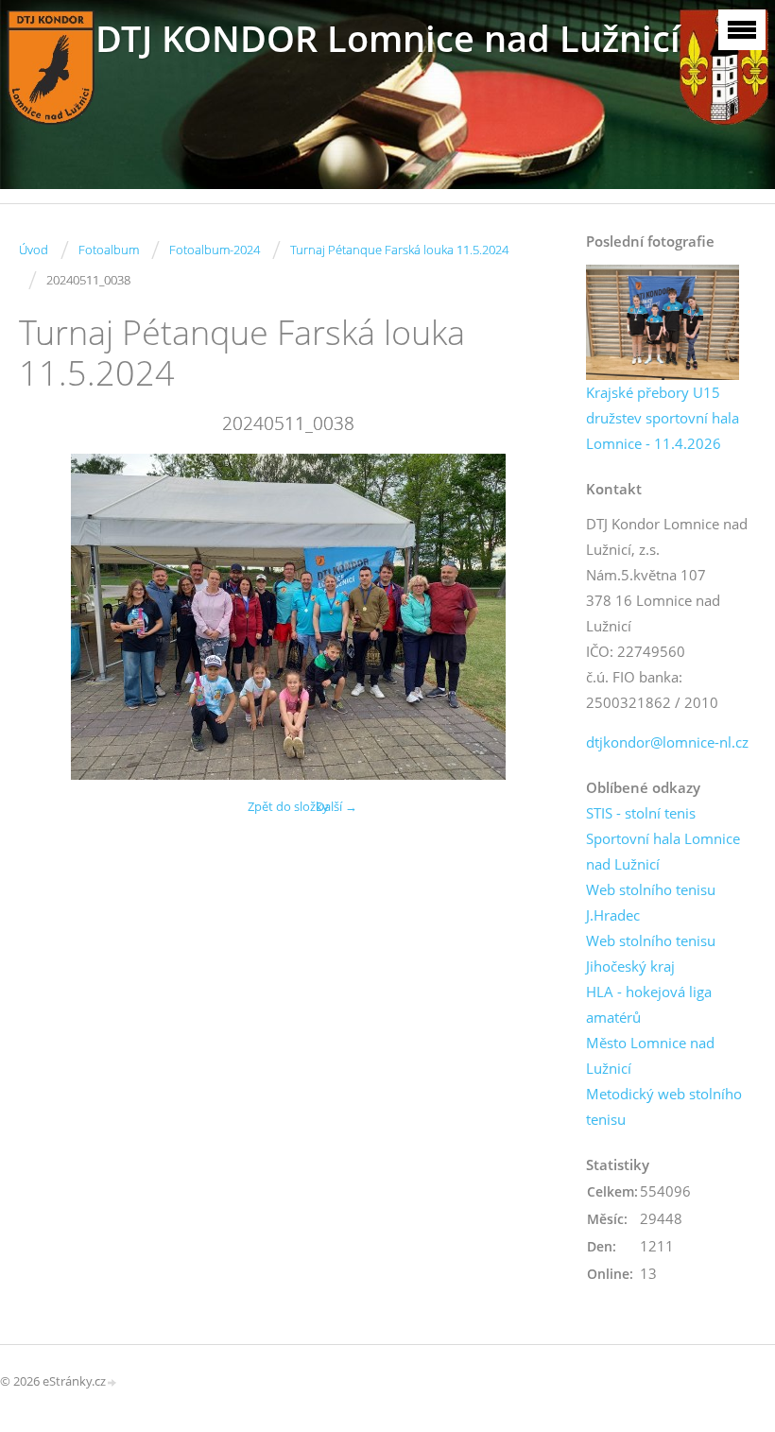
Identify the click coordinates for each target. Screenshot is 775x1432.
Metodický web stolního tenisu (664, 1106)
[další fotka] (527, 617)
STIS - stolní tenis (641, 812)
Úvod (33, 249)
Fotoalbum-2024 (214, 249)
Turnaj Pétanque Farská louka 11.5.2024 (399, 249)
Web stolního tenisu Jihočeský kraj (650, 953)
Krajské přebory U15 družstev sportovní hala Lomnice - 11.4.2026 (662, 418)
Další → (336, 806)
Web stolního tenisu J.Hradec (650, 902)
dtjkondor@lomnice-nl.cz (667, 742)
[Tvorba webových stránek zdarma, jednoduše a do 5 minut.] (112, 1382)
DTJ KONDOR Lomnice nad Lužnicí (387, 38)
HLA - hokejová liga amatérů (649, 1004)
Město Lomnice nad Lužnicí (650, 1055)
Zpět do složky (288, 806)
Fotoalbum (108, 249)
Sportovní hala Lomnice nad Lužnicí (663, 851)
